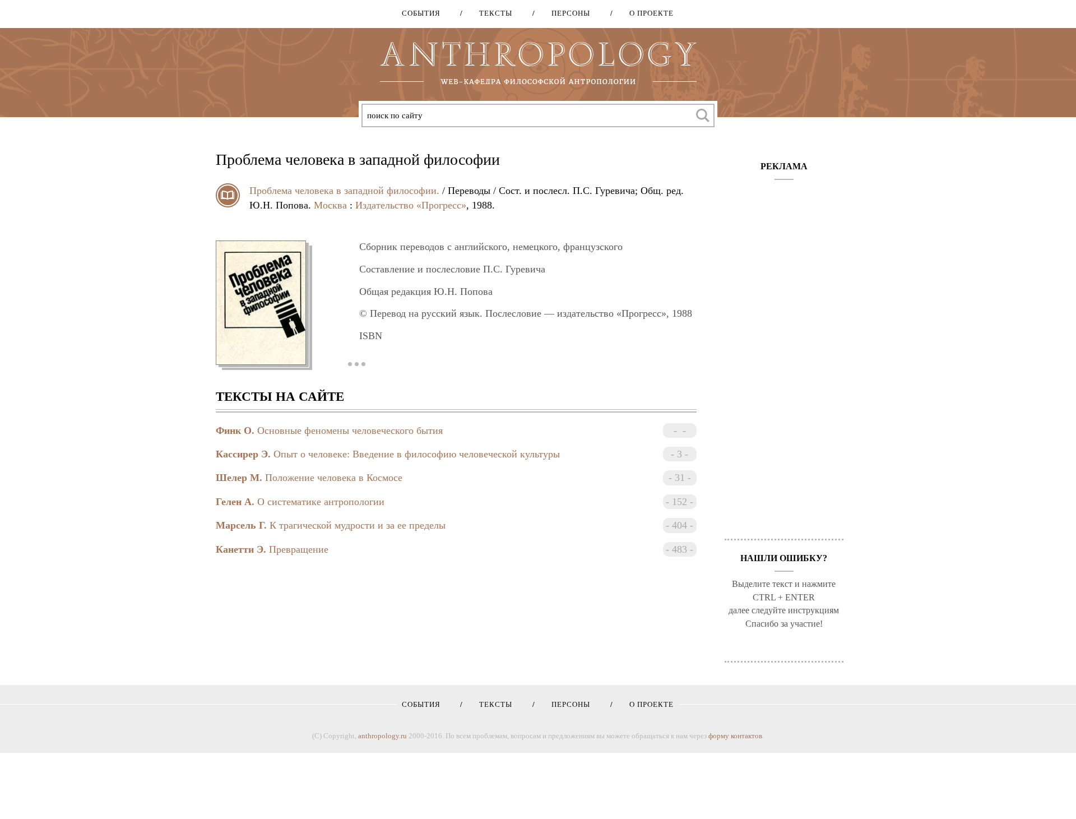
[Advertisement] (784, 354)
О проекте (647, 13)
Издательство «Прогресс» (410, 205)
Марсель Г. (241, 525)
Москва (330, 205)
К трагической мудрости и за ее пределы (358, 525)
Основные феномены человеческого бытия (350, 430)
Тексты (491, 13)
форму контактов (735, 736)
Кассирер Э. (243, 454)
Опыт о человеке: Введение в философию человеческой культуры (416, 454)
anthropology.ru (382, 736)
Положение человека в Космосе (333, 477)
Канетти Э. (241, 549)
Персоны (566, 13)
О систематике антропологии (320, 501)
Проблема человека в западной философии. (344, 190)
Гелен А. (235, 501)
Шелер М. (239, 477)
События (421, 13)
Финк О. (235, 430)
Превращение (298, 549)
